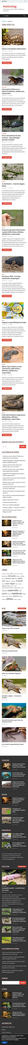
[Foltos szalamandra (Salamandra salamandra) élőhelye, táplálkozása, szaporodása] (6, 927)
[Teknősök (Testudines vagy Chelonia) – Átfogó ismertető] (14, 710)
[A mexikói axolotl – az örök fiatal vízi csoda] (14, 870)
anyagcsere (4, 573)
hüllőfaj (20, 578)
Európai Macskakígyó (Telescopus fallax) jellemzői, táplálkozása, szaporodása (18, 820)
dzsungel (21, 573)
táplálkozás (17, 593)
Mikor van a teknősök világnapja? (11, 505)
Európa (18, 576)
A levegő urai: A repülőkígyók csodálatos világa (18, 810)
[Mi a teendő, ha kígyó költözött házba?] (14, 734)
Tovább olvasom (6, 62)
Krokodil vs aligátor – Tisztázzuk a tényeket (14, 507)
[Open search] (24, 16)
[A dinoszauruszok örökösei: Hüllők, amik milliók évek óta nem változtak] (6, 520)
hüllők (3, 581)
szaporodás (12, 590)
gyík (13, 578)
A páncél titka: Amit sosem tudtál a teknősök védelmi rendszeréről (18, 774)
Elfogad (4, 1042)
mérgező (15, 585)
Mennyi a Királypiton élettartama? (14, 49)
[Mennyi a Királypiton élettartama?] (14, 37)
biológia (8, 573)
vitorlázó (6, 596)
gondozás (8, 578)
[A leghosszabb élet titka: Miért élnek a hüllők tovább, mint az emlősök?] (6, 541)
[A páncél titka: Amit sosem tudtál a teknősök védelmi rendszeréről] (6, 773)
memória (11, 585)
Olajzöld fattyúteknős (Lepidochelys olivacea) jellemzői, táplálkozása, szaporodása (18, 784)
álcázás (20, 596)
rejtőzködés (4, 590)
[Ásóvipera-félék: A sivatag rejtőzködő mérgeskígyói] (14, 264)
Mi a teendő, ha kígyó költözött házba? (13, 744)
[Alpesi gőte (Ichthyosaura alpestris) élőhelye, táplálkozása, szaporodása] (14, 77)
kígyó (12, 583)
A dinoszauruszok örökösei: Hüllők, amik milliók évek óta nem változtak (18, 523)
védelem (10, 596)
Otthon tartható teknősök (7, 587)
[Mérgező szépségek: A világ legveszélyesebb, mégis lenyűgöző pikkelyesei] (6, 531)
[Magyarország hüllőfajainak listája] (14, 310)
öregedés (19, 599)
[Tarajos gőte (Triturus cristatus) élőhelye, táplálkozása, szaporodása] (6, 909)
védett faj (16, 596)
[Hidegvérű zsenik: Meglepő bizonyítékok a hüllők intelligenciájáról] (6, 559)
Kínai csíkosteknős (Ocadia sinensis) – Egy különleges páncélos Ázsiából (11, 138)
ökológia (15, 599)
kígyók (16, 583)
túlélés (24, 593)
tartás (20, 590)
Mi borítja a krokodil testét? (10, 502)
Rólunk (4, 1029)
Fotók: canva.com (6, 1032)
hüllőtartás (8, 581)
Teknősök (4, 133)
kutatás (3, 583)
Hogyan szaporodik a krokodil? (10, 499)
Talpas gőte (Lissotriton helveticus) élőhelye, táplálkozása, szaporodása (19, 939)
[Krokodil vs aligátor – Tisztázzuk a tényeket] (14, 686)
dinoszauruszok (16, 573)
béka (11, 573)
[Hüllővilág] (25, 1)
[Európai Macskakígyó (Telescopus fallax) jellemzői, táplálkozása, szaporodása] (6, 817)
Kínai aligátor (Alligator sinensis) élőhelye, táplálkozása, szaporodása (19, 835)
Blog (3, 46)
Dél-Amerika (4, 576)
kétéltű (7, 584)
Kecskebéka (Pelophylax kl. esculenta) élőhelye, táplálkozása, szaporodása (19, 919)
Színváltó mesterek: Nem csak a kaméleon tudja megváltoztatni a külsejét (19, 552)
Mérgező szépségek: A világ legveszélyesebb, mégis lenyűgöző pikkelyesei (18, 533)
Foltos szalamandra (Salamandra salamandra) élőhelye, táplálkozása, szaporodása (19, 929)
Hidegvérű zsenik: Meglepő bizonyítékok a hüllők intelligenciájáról (18, 561)
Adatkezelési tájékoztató (8, 1027)
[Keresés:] (14, 446)
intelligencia (13, 581)
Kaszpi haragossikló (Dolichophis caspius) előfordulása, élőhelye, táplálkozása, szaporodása (13, 232)
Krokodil (19, 581)
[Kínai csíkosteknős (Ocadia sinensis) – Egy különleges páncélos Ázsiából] (14, 123)
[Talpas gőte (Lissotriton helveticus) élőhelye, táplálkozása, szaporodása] (6, 938)
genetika (3, 578)
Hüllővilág (9, 6)
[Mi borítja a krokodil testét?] (14, 641)
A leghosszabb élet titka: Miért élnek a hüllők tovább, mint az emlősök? (19, 543)
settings (16, 1039)
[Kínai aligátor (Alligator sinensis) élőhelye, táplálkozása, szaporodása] (6, 834)
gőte (16, 578)
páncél (22, 587)
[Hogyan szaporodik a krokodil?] (14, 618)
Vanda (11, 50)
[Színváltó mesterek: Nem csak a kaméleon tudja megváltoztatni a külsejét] (6, 550)
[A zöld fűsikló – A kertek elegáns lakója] (14, 172)
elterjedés (12, 576)
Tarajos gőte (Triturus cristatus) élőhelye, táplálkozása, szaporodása (19, 910)
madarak (20, 583)
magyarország (5, 585)
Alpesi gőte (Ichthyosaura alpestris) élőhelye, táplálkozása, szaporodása (13, 91)
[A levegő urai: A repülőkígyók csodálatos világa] (6, 808)
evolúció (22, 576)
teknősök (9, 593)
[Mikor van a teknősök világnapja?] (14, 663)
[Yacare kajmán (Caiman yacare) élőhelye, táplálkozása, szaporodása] (6, 843)
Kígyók (3, 181)
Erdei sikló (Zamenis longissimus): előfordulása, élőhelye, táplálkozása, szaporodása (13, 417)
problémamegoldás (17, 587)
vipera (3, 596)
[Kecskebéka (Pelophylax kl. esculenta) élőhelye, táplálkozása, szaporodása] (6, 918)
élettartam (4, 599)
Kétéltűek (4, 87)
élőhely (9, 599)
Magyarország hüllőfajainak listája (14, 322)
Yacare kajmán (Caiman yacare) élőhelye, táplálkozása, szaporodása (19, 844)
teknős (4, 594)
